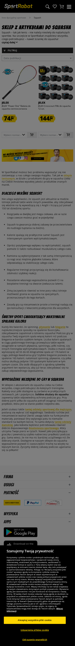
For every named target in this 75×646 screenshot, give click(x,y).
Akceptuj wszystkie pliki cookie (34, 620)
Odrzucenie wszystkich (34, 639)
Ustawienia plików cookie (35, 630)
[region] (37, 595)
